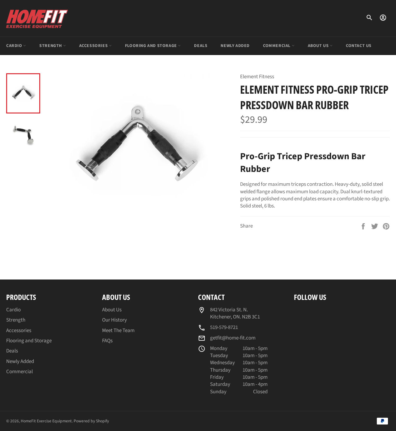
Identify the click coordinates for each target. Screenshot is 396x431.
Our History (114, 320)
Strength (51, 46)
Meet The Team (118, 330)
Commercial (277, 46)
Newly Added (235, 46)
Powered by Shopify (91, 421)
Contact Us (359, 46)
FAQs (107, 340)
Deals (200, 46)
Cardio (14, 46)
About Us (319, 46)
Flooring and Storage (151, 46)
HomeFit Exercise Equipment (46, 421)
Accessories (94, 46)
